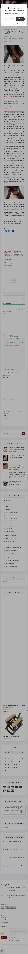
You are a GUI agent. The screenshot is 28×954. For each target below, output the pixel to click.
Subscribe (20, 19)
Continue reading (14, 23)
